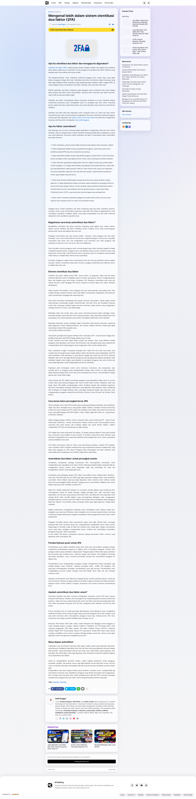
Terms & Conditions (152, 795)
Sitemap (140, 795)
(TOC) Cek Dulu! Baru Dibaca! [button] (62, 30)
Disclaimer (177, 795)
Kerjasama (98, 3)
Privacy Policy (166, 795)
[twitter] (63, 718)
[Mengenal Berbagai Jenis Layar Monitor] (105, 736)
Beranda (51, 11)
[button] (144, 3)
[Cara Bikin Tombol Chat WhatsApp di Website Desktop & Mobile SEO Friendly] (126, 23)
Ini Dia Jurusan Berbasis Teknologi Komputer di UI (79, 746)
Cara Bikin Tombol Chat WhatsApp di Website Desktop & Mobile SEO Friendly (140, 23)
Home (53, 3)
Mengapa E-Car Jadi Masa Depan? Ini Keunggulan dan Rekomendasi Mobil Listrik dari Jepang (134, 101)
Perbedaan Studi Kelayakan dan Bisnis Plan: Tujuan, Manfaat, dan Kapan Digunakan (135, 77)
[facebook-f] (60, 718)
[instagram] (70, 718)
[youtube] (74, 718)
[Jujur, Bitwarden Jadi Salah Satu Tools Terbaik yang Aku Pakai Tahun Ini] (58, 736)
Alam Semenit (126, 114)
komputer (58, 11)
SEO (60, 3)
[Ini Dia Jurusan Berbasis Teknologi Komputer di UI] (81, 736)
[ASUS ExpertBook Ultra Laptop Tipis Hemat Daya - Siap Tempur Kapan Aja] (126, 50)
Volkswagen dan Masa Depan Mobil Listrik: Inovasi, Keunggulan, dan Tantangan (134, 84)
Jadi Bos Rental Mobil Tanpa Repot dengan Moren (133, 71)
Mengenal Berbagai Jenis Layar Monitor (105, 746)
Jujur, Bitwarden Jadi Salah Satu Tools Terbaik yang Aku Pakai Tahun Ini (57, 747)
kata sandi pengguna (82, 120)
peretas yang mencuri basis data (83, 117)
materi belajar (188, 795)
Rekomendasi (86, 3)
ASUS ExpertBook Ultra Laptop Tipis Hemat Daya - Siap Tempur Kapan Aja (140, 50)
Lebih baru (51, 769)
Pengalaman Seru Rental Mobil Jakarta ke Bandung (135, 66)
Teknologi (63, 682)
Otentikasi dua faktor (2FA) (57, 67)
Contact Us (131, 795)
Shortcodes (109, 3)
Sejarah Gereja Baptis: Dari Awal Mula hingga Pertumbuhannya (134, 95)
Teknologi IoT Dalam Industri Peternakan (131, 90)
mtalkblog (15, 794)
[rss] (146, 785)
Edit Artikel (110, 24)
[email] (77, 718)
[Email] (83, 689)
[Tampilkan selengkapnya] (87, 689)
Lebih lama (112, 769)
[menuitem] (53, 3)
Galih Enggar (60, 699)
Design (67, 3)
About (122, 795)
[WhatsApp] (78, 689)
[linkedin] (67, 718)
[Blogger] (56, 718)
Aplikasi (75, 3)
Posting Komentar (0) (82, 761)
